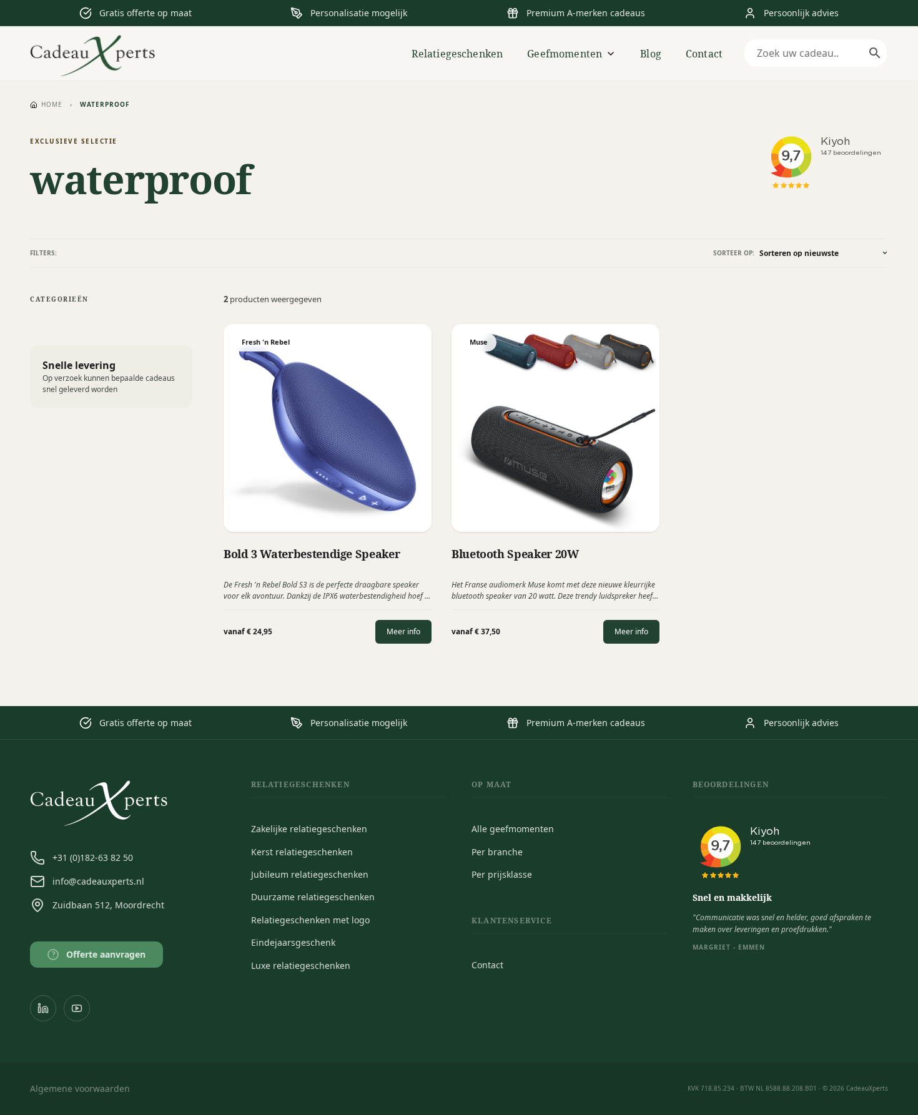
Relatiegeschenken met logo (310, 920)
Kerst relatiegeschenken (302, 852)
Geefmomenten (564, 54)
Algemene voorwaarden (80, 1088)
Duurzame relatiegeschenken (313, 897)
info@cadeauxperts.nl (98, 881)
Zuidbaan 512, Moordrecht (108, 905)
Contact (704, 54)
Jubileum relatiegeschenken (309, 874)
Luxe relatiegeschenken (300, 965)
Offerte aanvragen (99, 954)
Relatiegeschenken (457, 54)
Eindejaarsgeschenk (293, 942)
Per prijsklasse (501, 874)
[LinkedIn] (43, 1008)
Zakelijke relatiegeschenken (309, 829)
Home (51, 104)
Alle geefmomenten (512, 829)
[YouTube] (77, 1008)
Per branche (497, 852)
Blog (650, 54)
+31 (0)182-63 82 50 (92, 857)
